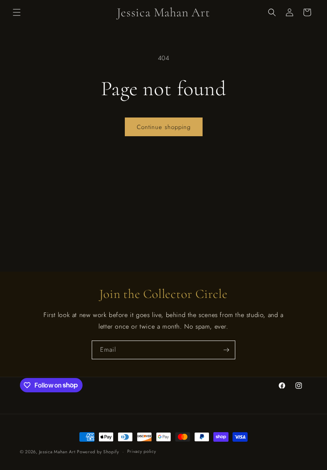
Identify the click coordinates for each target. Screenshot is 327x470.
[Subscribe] (226, 350)
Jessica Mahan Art (57, 451)
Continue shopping (164, 127)
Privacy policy (141, 451)
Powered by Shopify (98, 451)
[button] (17, 12)
